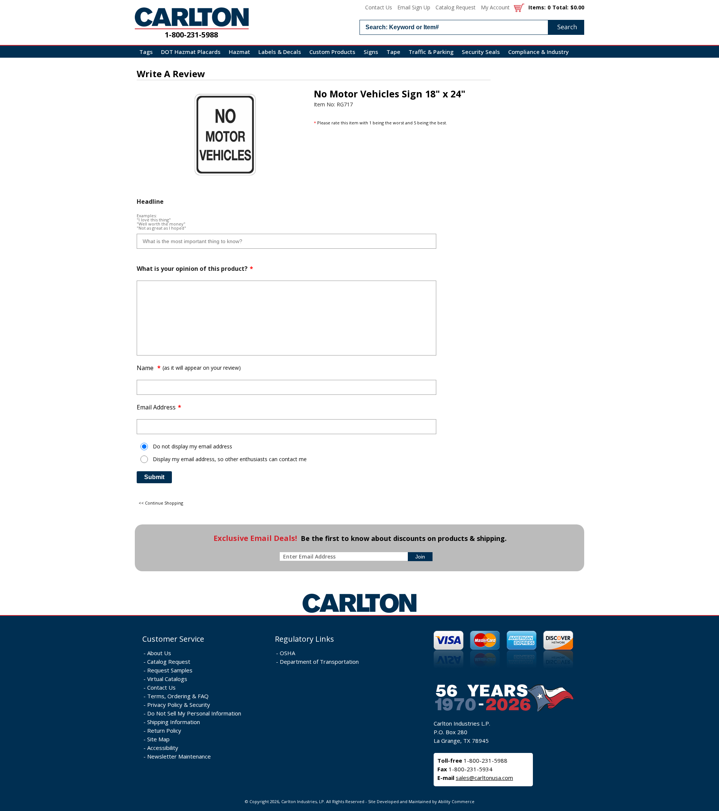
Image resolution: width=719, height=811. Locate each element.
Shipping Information (173, 722)
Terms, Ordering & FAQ (178, 696)
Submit (154, 477)
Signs (371, 51)
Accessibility (162, 747)
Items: (537, 7)
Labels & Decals (279, 51)
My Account (495, 7)
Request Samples (169, 670)
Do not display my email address (192, 446)
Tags (146, 51)
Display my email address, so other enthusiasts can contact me (230, 459)
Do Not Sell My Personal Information (194, 713)
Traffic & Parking (431, 51)
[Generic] (359, 613)
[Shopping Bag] (519, 7)
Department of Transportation (319, 661)
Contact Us (378, 7)
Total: (560, 7)
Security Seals (481, 51)
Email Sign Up (413, 7)
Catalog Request (456, 7)
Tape (393, 51)
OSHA (287, 653)
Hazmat (239, 51)
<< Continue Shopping (161, 503)
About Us (159, 653)
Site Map (158, 739)
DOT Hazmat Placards (191, 51)
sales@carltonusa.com (484, 777)
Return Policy (164, 730)
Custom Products (332, 51)
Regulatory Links (304, 639)
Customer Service (173, 639)
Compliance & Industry (538, 51)
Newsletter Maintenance (179, 756)
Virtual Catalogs (167, 679)
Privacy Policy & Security (178, 704)
